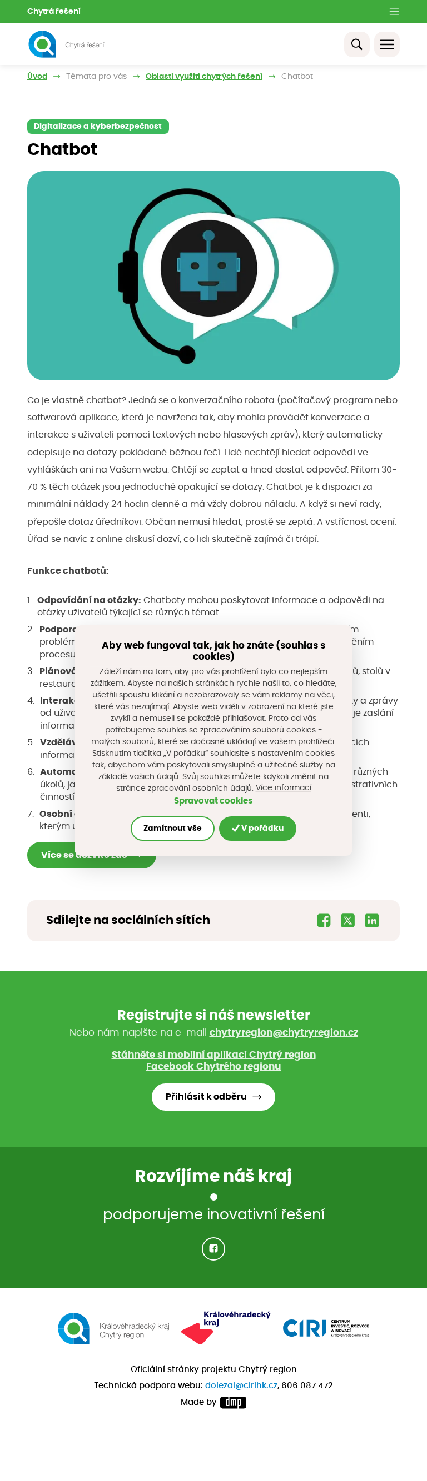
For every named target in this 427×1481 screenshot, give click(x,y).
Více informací (283, 788)
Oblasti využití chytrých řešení (204, 77)
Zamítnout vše (172, 828)
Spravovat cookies (213, 801)
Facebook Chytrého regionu (213, 1066)
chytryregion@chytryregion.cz (284, 1032)
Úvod (37, 77)
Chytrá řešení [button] (54, 12)
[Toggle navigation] (387, 44)
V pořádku (262, 828)
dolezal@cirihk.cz (241, 1386)
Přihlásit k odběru (206, 1096)
